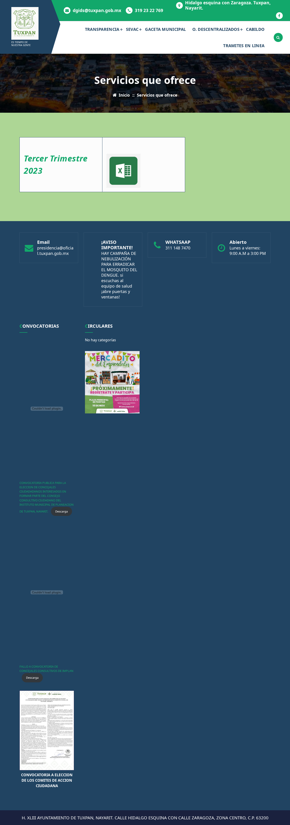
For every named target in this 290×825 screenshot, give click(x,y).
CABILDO (255, 29)
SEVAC (132, 29)
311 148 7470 (177, 248)
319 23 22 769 (149, 10)
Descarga (61, 511)
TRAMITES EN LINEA (243, 45)
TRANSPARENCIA (102, 29)
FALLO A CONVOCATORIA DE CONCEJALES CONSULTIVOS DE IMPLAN (46, 668)
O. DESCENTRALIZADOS (215, 29)
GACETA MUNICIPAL (165, 29)
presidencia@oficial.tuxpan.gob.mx (55, 250)
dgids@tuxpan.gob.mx (97, 10)
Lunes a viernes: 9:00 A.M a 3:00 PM (248, 250)
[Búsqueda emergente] (278, 37)
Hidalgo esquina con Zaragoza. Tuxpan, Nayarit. (228, 5)
